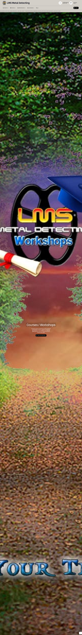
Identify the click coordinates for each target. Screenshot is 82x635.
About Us (5, 7)
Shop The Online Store (41, 335)
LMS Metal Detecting (18, 3)
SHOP (76, 7)
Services (13, 7)
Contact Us (75, 2)
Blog (37, 7)
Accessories (31, 7)
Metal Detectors (22, 7)
